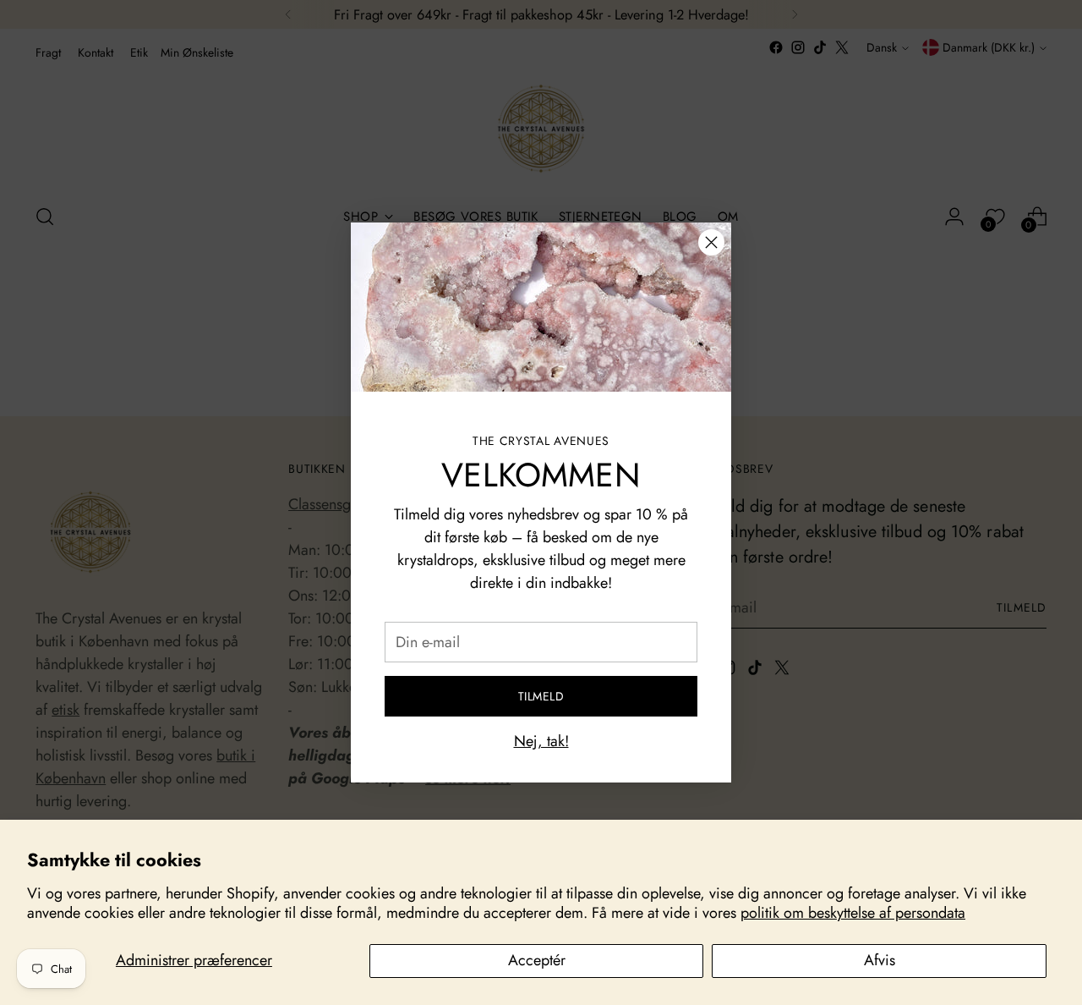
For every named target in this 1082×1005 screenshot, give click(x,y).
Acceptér (537, 960)
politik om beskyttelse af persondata (852, 913)
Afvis (879, 960)
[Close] (711, 242)
